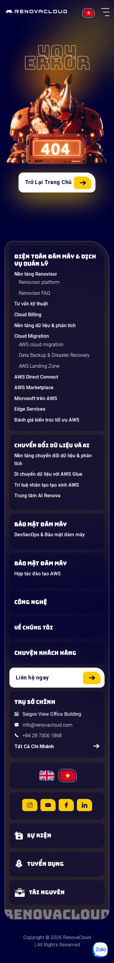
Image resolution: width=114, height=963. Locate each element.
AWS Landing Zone (39, 366)
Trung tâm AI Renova (37, 495)
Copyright (33, 937)
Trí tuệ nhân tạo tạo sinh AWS (46, 485)
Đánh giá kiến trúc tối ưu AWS (46, 420)
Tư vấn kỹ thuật (31, 304)
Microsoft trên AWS (35, 398)
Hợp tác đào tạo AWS (37, 574)
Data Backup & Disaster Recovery (54, 355)
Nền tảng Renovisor (35, 274)
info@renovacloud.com (47, 725)
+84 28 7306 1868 (42, 735)
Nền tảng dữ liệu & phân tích (45, 325)
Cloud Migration (31, 336)
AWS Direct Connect (36, 377)
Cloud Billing (27, 314)
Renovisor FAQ (34, 293)
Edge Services (29, 409)
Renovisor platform (39, 282)
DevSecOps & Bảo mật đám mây (49, 534)
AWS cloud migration (41, 344)
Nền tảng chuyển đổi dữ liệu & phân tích (53, 459)
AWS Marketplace (34, 387)
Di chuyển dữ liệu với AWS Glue (48, 474)
